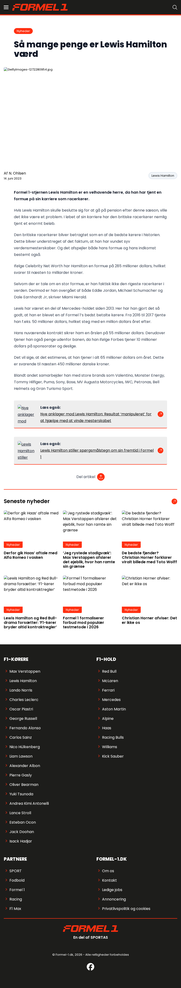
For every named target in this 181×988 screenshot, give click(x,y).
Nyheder (23, 31)
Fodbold (17, 880)
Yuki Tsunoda (21, 794)
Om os (108, 871)
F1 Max (15, 908)
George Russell (23, 718)
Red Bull (109, 671)
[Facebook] (90, 967)
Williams (109, 747)
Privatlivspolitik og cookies (126, 908)
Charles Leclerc (23, 699)
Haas (106, 728)
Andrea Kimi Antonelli (29, 803)
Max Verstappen (24, 671)
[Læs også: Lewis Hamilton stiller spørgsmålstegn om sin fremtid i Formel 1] (27, 450)
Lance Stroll (20, 813)
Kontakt (109, 880)
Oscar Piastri (21, 709)
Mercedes (111, 699)
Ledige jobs (112, 889)
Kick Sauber (113, 756)
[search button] (175, 7)
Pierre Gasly (20, 775)
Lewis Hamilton (163, 176)
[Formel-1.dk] (40, 7)
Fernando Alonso (25, 728)
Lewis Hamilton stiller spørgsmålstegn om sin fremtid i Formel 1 (97, 454)
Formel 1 (17, 889)
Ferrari (108, 690)
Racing (15, 899)
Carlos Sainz (20, 737)
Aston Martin (114, 709)
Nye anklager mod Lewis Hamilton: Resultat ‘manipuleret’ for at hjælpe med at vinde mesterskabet (96, 417)
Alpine (108, 718)
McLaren (110, 681)
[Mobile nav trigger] (6, 7)
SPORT (15, 871)
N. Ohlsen (17, 173)
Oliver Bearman (23, 784)
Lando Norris (20, 690)
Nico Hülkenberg (24, 747)
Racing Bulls (113, 737)
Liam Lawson (21, 756)
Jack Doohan (21, 831)
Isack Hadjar (20, 841)
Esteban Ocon (22, 822)
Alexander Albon (24, 765)
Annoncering (114, 899)
